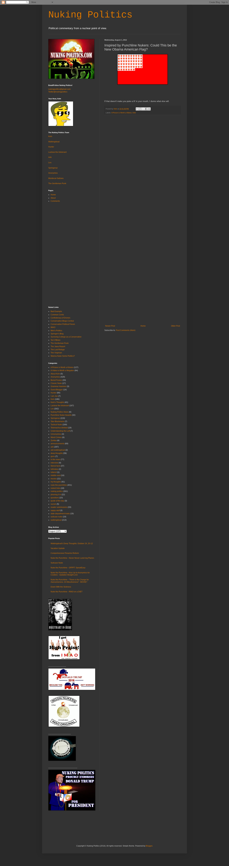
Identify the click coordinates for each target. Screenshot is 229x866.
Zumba (54, 440)
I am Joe (54, 396)
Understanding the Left (60, 431)
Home (143, 326)
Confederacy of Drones (60, 318)
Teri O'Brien (55, 340)
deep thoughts (57, 453)
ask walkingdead (58, 450)
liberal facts (55, 466)
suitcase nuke (56, 517)
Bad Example (56, 311)
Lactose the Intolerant (57, 152)
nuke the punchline (59, 485)
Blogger (149, 846)
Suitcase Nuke (57, 563)
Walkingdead (54, 142)
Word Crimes (56, 437)
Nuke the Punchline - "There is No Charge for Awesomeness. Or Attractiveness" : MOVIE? (70, 581)
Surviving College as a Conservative (66, 337)
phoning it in (56, 494)
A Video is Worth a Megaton (62, 370)
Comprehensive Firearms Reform (65, 553)
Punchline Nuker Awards (61, 415)
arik (52, 447)
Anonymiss (53, 173)
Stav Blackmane (57, 421)
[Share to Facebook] (146, 109)
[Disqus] (142, 158)
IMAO (53, 327)
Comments (55, 201)
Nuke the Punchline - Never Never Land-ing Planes (72, 558)
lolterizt (54, 472)
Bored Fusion (56, 380)
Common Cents (57, 315)
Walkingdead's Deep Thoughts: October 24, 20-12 (72, 543)
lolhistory (54, 469)
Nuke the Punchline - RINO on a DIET (66, 592)
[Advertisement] (142, 301)
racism (53, 504)
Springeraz (53, 168)
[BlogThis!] (140, 109)
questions (55, 498)
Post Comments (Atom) (125, 330)
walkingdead (56, 520)
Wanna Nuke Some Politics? (63, 356)
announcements (57, 444)
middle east (55, 475)
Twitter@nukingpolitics (57, 92)
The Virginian (56, 353)
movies (54, 479)
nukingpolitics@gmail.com (59, 89)
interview (54, 463)
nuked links (55, 488)
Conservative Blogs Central (62, 321)
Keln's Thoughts (57, 402)
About (53, 198)
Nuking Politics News (60, 412)
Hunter (51, 147)
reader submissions (59, 507)
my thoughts (56, 482)
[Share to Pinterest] (149, 109)
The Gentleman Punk (57, 183)
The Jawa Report (58, 346)
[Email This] (137, 109)
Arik (50, 157)
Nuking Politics (90, 15)
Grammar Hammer (58, 386)
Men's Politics (56, 331)
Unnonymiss (56, 434)
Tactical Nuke (56, 424)
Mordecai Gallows (56, 178)
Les (49, 162)
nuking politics (57, 491)
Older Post (175, 326)
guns (53, 456)
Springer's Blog (57, 334)
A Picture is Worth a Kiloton (121, 113)
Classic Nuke (56, 383)
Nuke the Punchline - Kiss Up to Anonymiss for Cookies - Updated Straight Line (70, 574)
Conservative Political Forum (63, 324)
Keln (134, 113)
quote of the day (57, 501)
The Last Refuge (58, 350)
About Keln (55, 374)
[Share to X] (143, 109)
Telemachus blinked (59, 428)
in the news (55, 459)
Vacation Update (58, 548)
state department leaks (60, 513)
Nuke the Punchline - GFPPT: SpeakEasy (68, 568)
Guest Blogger (57, 390)
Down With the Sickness (61, 587)
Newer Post (110, 326)
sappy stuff (55, 510)
